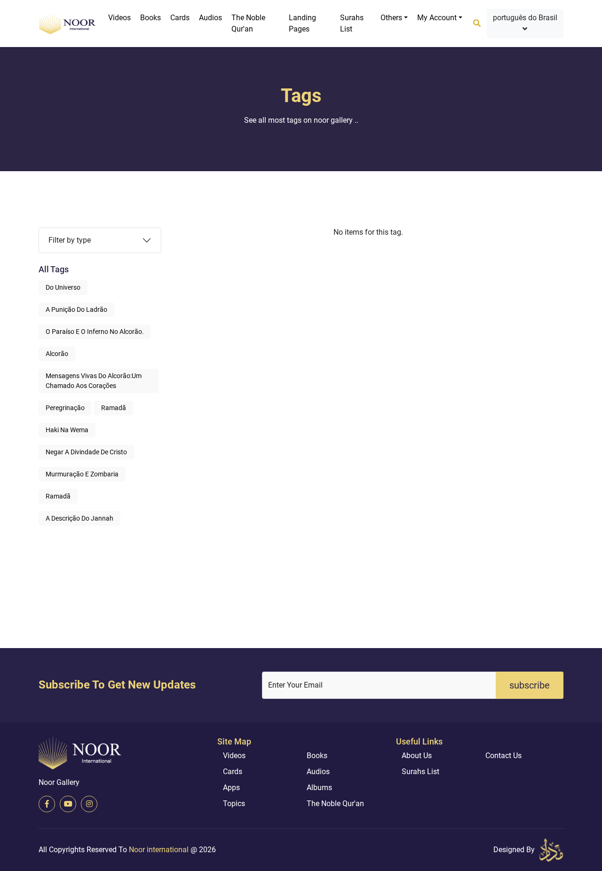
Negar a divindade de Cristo (86, 452)
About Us (417, 755)
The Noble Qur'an (248, 23)
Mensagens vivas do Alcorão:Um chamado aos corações (94, 380)
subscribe (529, 685)
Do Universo (63, 287)
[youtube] (68, 804)
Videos (119, 17)
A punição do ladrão (76, 309)
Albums (319, 787)
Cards (180, 17)
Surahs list (352, 23)
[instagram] (89, 804)
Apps (231, 787)
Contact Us (503, 755)
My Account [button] (437, 17)
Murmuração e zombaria (82, 474)
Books (150, 17)
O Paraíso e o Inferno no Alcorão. (95, 331)
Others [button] (391, 17)
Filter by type (69, 240)
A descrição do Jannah (79, 518)
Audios (210, 17)
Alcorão (57, 353)
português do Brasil (525, 17)
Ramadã (113, 408)
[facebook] (47, 804)
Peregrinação (65, 408)
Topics (234, 803)
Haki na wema (67, 430)
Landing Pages (302, 23)
